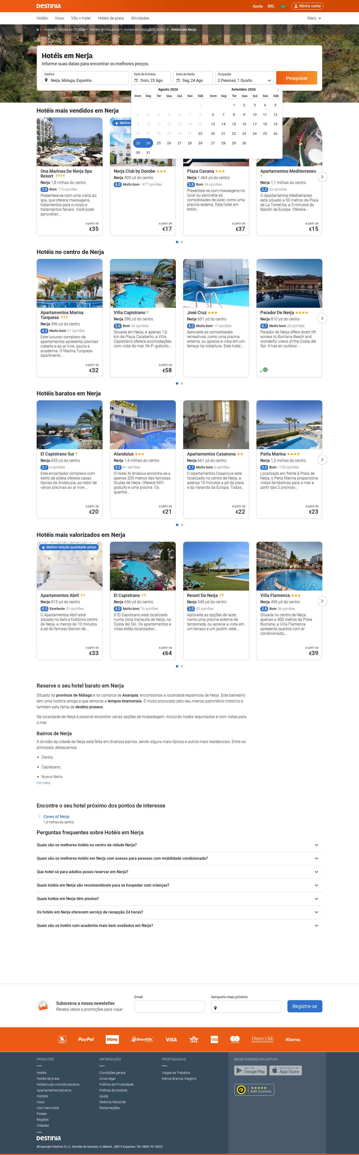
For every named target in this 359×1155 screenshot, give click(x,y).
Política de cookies (113, 1090)
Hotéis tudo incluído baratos (58, 1084)
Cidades (43, 1125)
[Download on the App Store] (287, 1072)
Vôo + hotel (81, 18)
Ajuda (103, 1096)
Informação (110, 1059)
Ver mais (43, 783)
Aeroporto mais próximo (229, 997)
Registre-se (305, 1006)
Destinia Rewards (112, 1102)
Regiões (43, 1120)
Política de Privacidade (116, 1084)
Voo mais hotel (48, 1108)
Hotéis (42, 18)
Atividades (140, 18)
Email (138, 997)
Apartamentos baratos (54, 1090)
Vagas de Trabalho (176, 1073)
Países (42, 1114)
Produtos (45, 1059)
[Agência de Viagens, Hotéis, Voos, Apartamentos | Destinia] (49, 6)
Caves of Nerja (56, 816)
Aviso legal (107, 1079)
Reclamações (109, 1108)
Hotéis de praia (111, 18)
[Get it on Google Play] (251, 1072)
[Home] (38, 29)
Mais (312, 18)
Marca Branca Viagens (179, 1079)
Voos (59, 18)
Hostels (42, 1096)
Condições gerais (112, 1073)
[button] (271, 6)
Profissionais (174, 1059)
